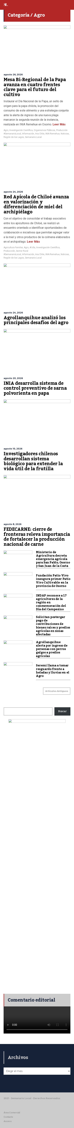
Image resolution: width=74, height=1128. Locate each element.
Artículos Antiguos (56, 691)
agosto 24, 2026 (13, 191)
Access (8, 1121)
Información (28, 133)
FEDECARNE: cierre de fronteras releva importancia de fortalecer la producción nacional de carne (37, 537)
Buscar (62, 711)
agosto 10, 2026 (13, 448)
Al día (32, 247)
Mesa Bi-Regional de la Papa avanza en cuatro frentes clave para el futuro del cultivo (35, 87)
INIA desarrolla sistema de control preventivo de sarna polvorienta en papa (35, 388)
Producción (62, 130)
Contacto (8, 1117)
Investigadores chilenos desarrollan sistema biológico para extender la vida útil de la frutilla (33, 461)
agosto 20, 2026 (13, 378)
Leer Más (59, 124)
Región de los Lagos (14, 137)
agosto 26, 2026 (13, 74)
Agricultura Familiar (13, 247)
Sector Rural (22, 251)
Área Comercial (12, 1112)
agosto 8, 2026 (12, 524)
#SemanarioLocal (12, 133)
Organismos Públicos (44, 130)
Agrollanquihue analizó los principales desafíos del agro (36, 320)
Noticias (65, 133)
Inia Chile (39, 133)
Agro (6, 130)
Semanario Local (33, 137)
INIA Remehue (52, 133)
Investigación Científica (21, 130)
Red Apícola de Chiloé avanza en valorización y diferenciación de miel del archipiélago (36, 204)
